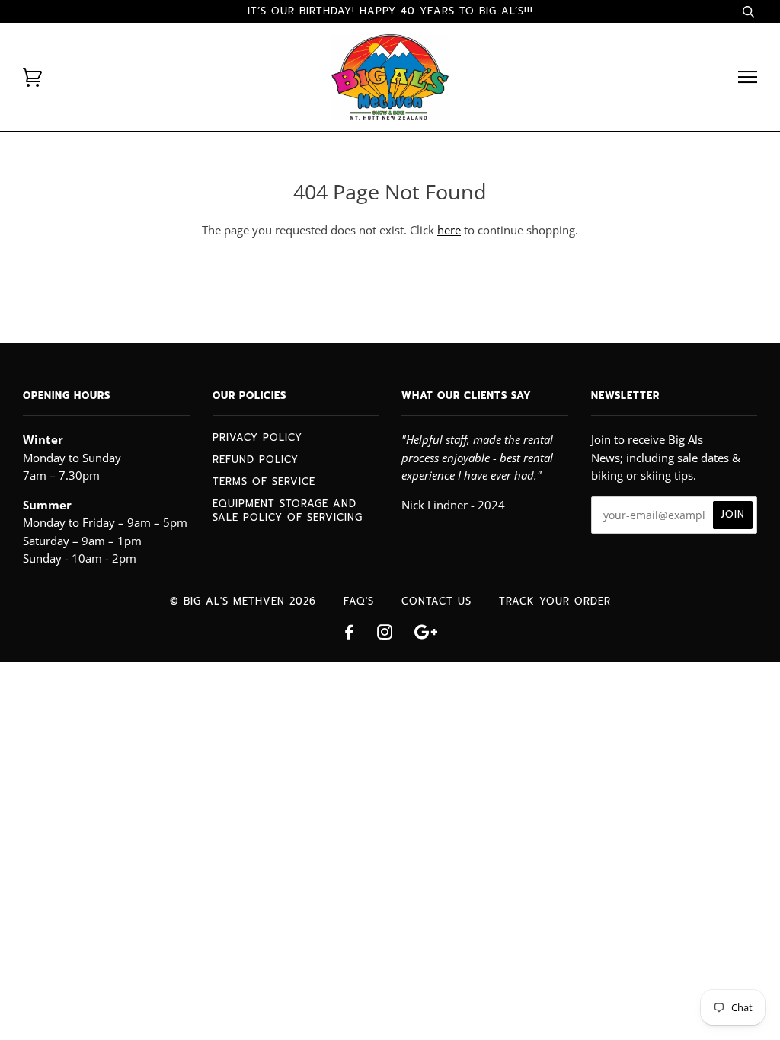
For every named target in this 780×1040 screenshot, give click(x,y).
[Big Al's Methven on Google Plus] (426, 634)
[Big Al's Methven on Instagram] (385, 634)
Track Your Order (555, 601)
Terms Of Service (264, 481)
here (449, 230)
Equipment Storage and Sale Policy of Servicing (288, 510)
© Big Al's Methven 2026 (243, 601)
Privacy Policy (257, 437)
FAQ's (359, 601)
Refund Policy (256, 459)
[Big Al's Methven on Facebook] (349, 634)
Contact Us (436, 601)
